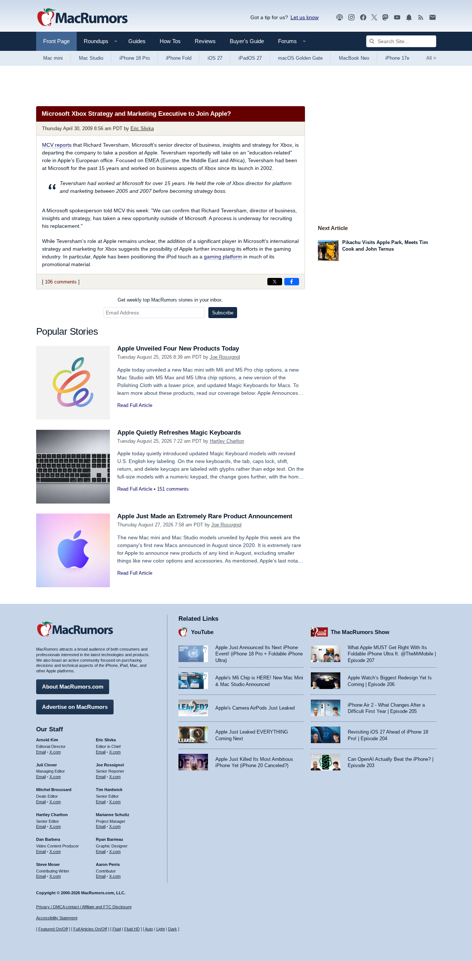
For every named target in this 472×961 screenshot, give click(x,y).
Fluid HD (132, 929)
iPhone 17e (397, 58)
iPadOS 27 (250, 58)
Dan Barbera (48, 839)
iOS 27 (215, 58)
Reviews (205, 41)
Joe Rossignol (225, 357)
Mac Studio (91, 58)
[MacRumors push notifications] (409, 17)
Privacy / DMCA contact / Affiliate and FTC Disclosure (84, 907)
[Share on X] (274, 281)
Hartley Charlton (227, 441)
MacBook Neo (354, 58)
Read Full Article (134, 405)
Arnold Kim (47, 740)
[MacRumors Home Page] (82, 18)
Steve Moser (48, 864)
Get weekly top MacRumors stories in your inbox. (170, 300)
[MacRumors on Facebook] (363, 17)
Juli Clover (46, 765)
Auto (149, 929)
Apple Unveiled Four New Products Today (178, 348)
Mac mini (53, 58)
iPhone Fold (178, 58)
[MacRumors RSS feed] (420, 17)
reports (57, 145)
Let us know (305, 17)
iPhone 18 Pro (134, 58)
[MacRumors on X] (374, 17)
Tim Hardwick (109, 789)
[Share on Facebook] (291, 281)
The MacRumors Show (360, 632)
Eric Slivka (142, 128)
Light (160, 929)
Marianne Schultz (112, 814)
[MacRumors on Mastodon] (385, 17)
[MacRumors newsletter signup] (432, 17)
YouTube (202, 632)
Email (41, 752)
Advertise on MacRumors (75, 707)
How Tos (170, 41)
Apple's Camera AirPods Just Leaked (255, 708)
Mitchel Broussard (54, 789)
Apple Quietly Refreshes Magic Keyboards (179, 432)
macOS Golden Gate (300, 58)
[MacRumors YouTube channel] (397, 17)
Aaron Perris (108, 864)
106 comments (61, 282)
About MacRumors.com (72, 686)
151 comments (173, 489)
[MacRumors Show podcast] (339, 17)
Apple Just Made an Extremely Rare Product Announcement (204, 516)
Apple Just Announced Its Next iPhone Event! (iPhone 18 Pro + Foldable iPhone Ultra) (259, 654)
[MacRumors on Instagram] (351, 17)
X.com (55, 752)
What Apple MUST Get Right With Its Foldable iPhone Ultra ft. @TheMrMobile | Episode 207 (392, 654)
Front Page (56, 41)
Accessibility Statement (56, 918)
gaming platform (223, 257)
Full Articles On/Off (90, 929)
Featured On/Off (53, 929)
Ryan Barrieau (109, 839)
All (431, 58)
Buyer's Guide (247, 41)
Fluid (116, 929)
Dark (172, 929)
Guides (137, 41)
